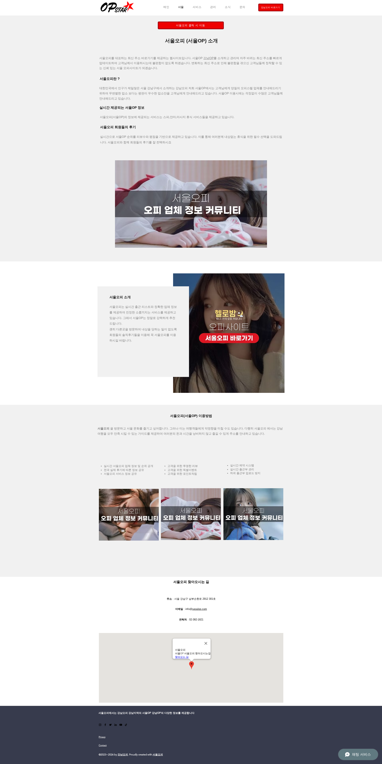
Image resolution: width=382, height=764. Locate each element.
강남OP (208, 58)
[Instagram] (100, 724)
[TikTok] (126, 724)
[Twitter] (110, 724)
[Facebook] (105, 724)
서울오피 (158, 754)
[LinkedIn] (115, 724)
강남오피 (123, 754)
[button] (197, 7)
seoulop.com (199, 608)
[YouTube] (120, 724)
